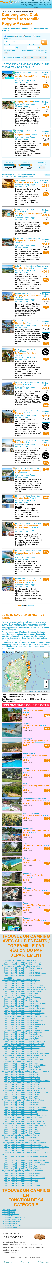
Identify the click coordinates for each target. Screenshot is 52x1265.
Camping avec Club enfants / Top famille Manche (22, 993)
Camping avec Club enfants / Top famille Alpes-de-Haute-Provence (25, 1157)
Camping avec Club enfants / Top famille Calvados (23, 991)
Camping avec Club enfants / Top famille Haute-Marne (24, 1036)
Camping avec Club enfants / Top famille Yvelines (22, 1069)
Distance (9, 162)
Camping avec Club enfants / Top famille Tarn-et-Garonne (25, 1116)
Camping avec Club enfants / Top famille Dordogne (23, 968)
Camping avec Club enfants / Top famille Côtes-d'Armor (24, 1009)
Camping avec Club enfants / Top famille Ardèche (22, 1174)
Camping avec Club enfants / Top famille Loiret (21, 1026)
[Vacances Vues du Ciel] (14, 2)
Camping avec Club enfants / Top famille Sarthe (21, 1131)
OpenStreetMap (35, 691)
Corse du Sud (32, 72)
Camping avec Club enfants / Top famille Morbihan (23, 1015)
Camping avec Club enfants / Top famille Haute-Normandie (24, 1055)
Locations (29, 36)
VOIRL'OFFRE (46, 86)
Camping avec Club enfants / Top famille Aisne (21, 1137)
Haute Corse (30, 180)
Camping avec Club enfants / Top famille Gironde (22, 970)
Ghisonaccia (20, 293)
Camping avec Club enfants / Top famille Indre (21, 1022)
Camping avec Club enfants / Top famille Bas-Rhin (22, 962)
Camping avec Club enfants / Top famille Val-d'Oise (23, 1067)
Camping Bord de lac (10, 1223)
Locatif (44, 53)
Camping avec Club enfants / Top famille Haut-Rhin (23, 964)
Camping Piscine (8, 1212)
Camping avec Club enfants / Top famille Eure (21, 1057)
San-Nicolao (20, 180)
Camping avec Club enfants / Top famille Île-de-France (22, 1061)
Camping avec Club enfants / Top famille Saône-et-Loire (25, 1003)
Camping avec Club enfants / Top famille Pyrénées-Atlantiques (23, 977)
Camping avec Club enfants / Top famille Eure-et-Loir (23, 1020)
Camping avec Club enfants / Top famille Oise (21, 1139)
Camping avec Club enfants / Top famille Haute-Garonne (25, 1108)
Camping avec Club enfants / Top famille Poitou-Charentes (24, 1143)
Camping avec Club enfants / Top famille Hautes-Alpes (24, 1164)
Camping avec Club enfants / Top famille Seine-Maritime (25, 1059)
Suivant (47, 175)
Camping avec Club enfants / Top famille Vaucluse (22, 1168)
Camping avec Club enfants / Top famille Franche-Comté (23, 1046)
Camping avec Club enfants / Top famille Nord (21, 1119)
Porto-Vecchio (20, 72)
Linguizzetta (19, 411)
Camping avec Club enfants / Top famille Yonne (21, 1005)
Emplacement (41, 51)
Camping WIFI (7, 1215)
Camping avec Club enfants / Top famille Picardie (20, 1135)
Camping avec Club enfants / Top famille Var (20, 1166)
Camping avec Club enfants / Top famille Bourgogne (21, 997)
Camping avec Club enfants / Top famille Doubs (21, 1048)
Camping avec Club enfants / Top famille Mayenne (22, 1129)
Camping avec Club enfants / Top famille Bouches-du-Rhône (26, 1162)
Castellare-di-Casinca (23, 209)
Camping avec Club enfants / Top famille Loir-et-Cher (24, 1028)
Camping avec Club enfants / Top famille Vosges (22, 1098)
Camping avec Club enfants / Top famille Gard (21, 1075)
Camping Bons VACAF (10, 1214)
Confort (40, 162)
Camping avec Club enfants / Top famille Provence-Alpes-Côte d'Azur (25, 1153)
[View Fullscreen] (46, 655)
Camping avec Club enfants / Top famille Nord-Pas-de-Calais (25, 1118)
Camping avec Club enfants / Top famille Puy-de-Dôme (24, 987)
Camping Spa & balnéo (11, 1227)
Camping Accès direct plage (12, 1225)
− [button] (46, 686)
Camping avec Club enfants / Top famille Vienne (22, 1151)
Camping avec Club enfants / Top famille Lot (20, 1112)
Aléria (17, 440)
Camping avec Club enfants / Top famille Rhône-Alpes (22, 1170)
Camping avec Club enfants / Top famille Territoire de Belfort (26, 1053)
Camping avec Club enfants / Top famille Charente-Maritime (26, 1147)
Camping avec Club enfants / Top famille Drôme (22, 1176)
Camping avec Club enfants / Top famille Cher (21, 1019)
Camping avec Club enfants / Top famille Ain (20, 1172)
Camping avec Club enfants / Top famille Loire (21, 1182)
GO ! (44, 42)
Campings (11, 36)
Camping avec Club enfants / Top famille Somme (22, 1141)
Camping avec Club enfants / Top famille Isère (21, 1180)
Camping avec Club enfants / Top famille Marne (21, 1038)
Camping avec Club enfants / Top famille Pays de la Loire (23, 1123)
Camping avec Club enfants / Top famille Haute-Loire (23, 986)
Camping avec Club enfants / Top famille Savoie (22, 1186)
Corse (17, 74)
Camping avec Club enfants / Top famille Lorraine (20, 1090)
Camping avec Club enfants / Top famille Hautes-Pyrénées (26, 1110)
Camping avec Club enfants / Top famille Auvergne (21, 980)
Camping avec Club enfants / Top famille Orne (21, 995)
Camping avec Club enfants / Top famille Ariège (21, 1102)
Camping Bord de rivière (11, 1221)
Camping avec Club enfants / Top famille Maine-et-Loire (24, 1127)
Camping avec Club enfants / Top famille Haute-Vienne (24, 1088)
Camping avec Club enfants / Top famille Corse (19, 1040)
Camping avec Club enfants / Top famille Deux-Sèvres (24, 1149)
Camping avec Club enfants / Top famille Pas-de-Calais (24, 1121)
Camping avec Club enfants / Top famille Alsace (20, 960)
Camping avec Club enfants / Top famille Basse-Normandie (24, 989)
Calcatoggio (19, 131)
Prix (25, 162)
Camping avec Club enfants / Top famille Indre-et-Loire (24, 1024)
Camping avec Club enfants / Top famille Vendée (22, 1133)
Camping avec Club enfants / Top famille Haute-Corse (24, 1044)
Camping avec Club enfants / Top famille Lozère (22, 1079)
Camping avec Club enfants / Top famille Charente (22, 1145)
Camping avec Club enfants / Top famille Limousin (21, 1083)
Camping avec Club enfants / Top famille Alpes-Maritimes (25, 1160)
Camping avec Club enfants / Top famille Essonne (22, 1063)
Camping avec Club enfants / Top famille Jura (21, 1052)
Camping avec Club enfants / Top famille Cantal (21, 984)
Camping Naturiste (9, 1210)
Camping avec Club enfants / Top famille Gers (21, 1106)
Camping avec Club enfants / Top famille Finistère (22, 1011)
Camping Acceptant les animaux (14, 1217)
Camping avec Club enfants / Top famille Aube (21, 1034)
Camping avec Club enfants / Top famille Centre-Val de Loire (24, 1017)
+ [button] (46, 682)
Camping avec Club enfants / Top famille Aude (21, 1073)
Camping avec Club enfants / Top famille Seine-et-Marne (25, 1065)
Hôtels (19, 36)
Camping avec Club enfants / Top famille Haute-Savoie (24, 1178)
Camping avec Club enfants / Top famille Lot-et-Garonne (25, 974)
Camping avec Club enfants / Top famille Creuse (22, 1086)
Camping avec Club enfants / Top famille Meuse (22, 1094)
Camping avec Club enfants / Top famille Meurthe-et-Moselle (26, 1092)
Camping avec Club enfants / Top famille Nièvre (21, 1001)
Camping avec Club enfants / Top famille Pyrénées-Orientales (27, 1081)
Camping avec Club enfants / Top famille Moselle (22, 1096)
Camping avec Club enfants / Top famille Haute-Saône (24, 1050)
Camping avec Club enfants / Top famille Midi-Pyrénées (23, 1100)
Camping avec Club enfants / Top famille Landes (22, 972)
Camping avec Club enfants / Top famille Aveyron (22, 1104)
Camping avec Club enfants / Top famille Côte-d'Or (23, 999)
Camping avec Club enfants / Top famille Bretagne (21, 1007)
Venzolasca (19, 382)
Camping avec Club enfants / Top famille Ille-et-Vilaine (24, 1013)
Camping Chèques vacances (13, 1219)
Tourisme (19, 652)
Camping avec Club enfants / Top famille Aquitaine (21, 966)
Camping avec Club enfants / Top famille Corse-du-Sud (24, 1042)
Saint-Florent (20, 239)
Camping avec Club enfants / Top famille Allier (21, 982)
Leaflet (25, 691)
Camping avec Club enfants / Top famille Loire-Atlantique (25, 1125)
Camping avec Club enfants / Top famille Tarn (21, 1114)
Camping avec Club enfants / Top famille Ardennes (23, 1032)
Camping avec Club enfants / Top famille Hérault (22, 1077)
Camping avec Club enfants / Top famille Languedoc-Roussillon (26, 1071)
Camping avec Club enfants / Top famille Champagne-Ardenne (25, 1030)
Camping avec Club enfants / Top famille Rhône (22, 1184)
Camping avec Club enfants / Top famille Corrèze (22, 1085)
